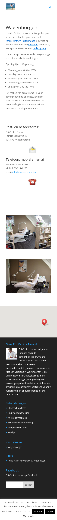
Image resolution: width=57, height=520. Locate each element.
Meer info (28, 516)
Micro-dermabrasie (17, 417)
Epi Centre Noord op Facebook (22, 475)
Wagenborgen (15, 446)
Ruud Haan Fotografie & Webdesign (26, 460)
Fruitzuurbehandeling (18, 412)
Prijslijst (12, 432)
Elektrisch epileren (17, 407)
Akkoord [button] (38, 511)
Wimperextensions (17, 427)
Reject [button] (50, 511)
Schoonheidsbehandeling (20, 422)
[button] (45, 322)
